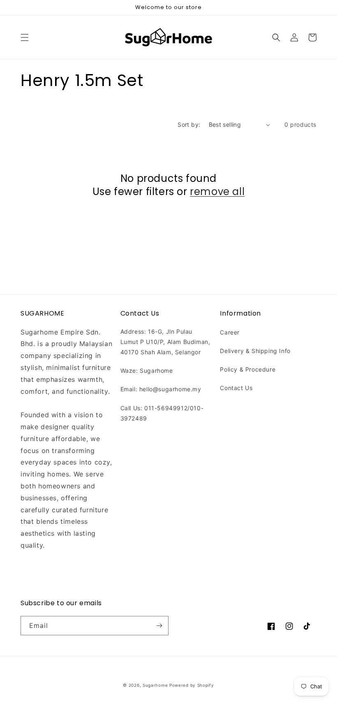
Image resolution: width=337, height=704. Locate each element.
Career (230, 332)
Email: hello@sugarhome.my (160, 389)
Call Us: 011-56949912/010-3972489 (162, 413)
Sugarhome (155, 685)
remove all (217, 191)
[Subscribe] (159, 625)
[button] (25, 37)
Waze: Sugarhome (146, 370)
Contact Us (236, 387)
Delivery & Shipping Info (255, 350)
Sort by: (189, 124)
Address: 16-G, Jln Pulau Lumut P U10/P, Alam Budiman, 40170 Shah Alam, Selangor (165, 341)
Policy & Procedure (247, 369)
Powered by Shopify (191, 685)
